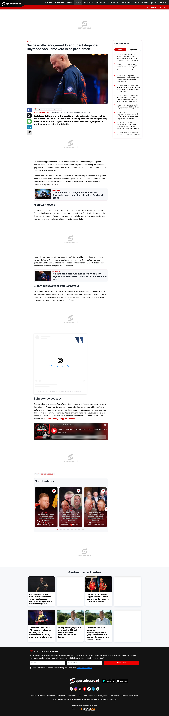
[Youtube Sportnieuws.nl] (84, 689)
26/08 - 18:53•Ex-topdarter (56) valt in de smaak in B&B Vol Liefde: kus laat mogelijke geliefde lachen (128, 107)
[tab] (57, 529)
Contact (33, 696)
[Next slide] (107, 509)
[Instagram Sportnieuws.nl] (75, 689)
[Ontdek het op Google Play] (108, 681)
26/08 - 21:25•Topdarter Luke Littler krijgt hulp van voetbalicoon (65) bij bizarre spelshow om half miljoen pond (128, 88)
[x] (29, 115)
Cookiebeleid (114, 696)
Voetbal (48, 2)
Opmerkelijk (126, 2)
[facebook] (29, 110)
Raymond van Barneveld (45, 474)
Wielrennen (88, 2)
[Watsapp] (29, 121)
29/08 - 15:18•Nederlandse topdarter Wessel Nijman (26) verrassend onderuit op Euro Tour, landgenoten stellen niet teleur (127, 68)
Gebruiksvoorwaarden (130, 696)
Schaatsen (59, 2)
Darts (78, 2)
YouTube (47, 418)
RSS (80, 696)
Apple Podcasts (68, 418)
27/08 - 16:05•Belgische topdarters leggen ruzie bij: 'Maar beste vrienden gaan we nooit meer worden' (128, 79)
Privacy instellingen (91, 699)
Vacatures (51, 696)
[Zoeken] (156, 2)
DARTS (29, 41)
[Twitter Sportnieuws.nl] (80, 689)
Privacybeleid (102, 696)
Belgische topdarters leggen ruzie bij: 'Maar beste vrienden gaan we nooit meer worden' (98, 598)
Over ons (41, 696)
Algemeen (133, 50)
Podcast (163, 7)
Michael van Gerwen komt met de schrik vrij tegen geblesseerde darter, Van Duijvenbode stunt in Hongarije (40, 599)
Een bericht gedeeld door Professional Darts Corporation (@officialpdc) (60, 391)
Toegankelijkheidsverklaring (61, 699)
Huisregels (77, 699)
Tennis (70, 2)
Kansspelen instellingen (108, 699)
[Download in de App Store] (122, 681)
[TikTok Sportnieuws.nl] (89, 689)
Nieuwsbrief (72, 696)
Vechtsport (113, 2)
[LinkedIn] (29, 127)
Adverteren (61, 696)
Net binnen (151, 7)
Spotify (55, 418)
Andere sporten (141, 2)
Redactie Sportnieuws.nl (42, 112)
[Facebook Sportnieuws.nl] (71, 689)
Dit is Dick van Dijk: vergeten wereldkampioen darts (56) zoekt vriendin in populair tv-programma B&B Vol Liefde (98, 633)
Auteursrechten (89, 696)
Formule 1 (100, 2)
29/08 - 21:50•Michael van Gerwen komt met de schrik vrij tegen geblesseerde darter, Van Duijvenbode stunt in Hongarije (127, 57)
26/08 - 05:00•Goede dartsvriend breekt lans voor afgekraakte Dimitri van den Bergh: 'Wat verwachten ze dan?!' (128, 125)
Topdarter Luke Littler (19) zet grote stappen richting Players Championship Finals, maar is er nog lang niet (40, 632)
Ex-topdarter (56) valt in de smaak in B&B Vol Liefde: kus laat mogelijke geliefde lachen (69, 632)
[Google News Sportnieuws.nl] (97, 689)
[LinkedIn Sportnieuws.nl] (93, 689)
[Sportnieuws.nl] (11, 3)
